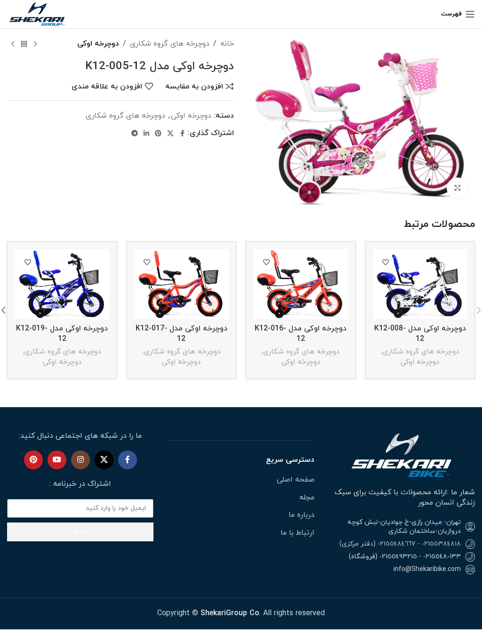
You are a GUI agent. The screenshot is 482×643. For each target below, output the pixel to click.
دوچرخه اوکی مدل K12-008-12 (420, 333)
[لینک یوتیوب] (57, 459)
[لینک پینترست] (158, 134)
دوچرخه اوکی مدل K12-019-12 (62, 333)
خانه (227, 44)
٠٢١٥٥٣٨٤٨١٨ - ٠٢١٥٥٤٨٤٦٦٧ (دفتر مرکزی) (400, 543)
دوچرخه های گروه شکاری (169, 44)
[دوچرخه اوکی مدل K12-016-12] (300, 284)
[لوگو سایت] (37, 13)
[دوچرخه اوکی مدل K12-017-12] (181, 284)
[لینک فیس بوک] (182, 134)
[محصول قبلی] (35, 44)
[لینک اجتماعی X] (170, 134)
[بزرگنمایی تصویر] (457, 188)
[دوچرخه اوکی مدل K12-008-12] (420, 284)
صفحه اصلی (295, 479)
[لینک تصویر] (401, 454)
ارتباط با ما (297, 533)
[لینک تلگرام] (135, 134)
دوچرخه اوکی (98, 44)
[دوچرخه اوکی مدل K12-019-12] (62, 284)
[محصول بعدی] (12, 44)
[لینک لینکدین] (146, 134)
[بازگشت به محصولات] (24, 44)
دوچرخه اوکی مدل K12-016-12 (300, 333)
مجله (306, 497)
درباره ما (301, 515)
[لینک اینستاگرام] (80, 459)
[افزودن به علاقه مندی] (386, 262)
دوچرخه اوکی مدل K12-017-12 (181, 333)
